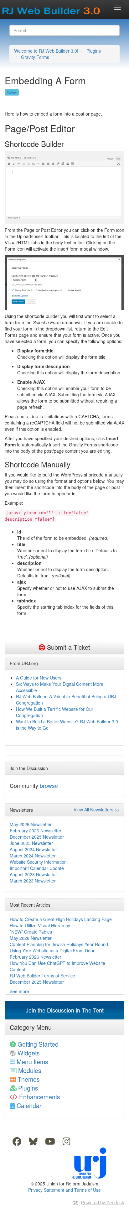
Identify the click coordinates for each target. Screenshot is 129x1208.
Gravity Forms (35, 57)
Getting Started (38, 1044)
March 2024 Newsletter (33, 855)
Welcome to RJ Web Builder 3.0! (46, 51)
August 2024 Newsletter (33, 849)
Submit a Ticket (67, 647)
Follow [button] (12, 92)
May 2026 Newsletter (31, 824)
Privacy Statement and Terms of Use (64, 1190)
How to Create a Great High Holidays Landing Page (61, 919)
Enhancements (39, 1096)
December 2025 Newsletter (37, 837)
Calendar (29, 1105)
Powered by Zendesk (102, 1202)
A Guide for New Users (38, 677)
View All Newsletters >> (97, 809)
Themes (29, 1079)
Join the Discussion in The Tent (65, 1010)
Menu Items (32, 1061)
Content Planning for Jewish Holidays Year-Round (59, 944)
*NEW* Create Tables (31, 932)
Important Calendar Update (37, 868)
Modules (29, 1070)
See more (19, 991)
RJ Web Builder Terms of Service (42, 975)
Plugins (93, 51)
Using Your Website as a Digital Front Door (52, 950)
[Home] (51, 9)
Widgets (29, 1052)
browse (49, 785)
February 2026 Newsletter (35, 830)
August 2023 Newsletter (33, 874)
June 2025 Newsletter (31, 843)
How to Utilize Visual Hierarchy (40, 925)
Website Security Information (38, 862)
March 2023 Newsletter (33, 880)
